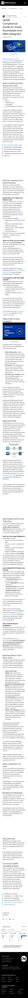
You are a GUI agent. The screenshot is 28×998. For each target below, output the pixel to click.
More (20, 8)
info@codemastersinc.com (9, 958)
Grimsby (3, 993)
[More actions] (24, 16)
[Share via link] (13, 919)
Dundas (19, 991)
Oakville (17, 979)
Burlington (12, 989)
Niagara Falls (20, 993)
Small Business (6, 912)
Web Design (5, 914)
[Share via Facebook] (3, 919)
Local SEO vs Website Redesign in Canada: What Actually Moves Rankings (12, 946)
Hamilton (3, 989)
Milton (17, 981)
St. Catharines (12, 993)
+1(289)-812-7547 (8, 961)
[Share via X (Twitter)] (6, 919)
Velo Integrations (13, 8)
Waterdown (21, 989)
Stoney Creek (4, 991)
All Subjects (3, 8)
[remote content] (14, 168)
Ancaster (11, 991)
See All (23, 926)
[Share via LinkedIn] (10, 919)
